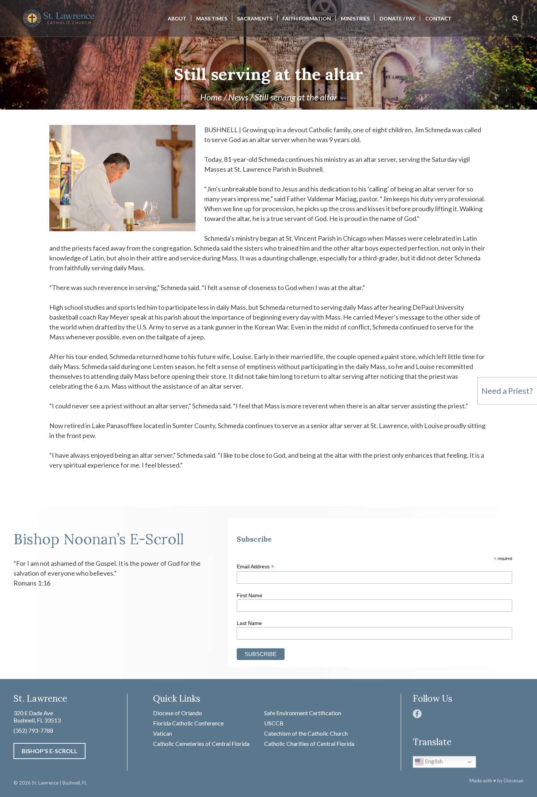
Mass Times (211, 18)
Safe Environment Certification (302, 712)
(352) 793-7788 (33, 730)
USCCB (273, 723)
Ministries (355, 18)
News (238, 97)
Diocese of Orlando (177, 712)
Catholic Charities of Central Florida (309, 743)
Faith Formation (306, 18)
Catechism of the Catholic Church (306, 733)
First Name (249, 595)
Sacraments (255, 18)
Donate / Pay (397, 18)
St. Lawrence (45, 783)
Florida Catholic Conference (188, 723)
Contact (438, 18)
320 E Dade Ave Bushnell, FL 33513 (37, 716)
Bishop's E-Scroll (49, 750)
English (433, 761)
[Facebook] (417, 713)
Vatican (162, 733)
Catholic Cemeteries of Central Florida (201, 743)
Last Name (249, 623)
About (177, 18)
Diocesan (513, 780)
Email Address (255, 566)
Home (211, 97)
